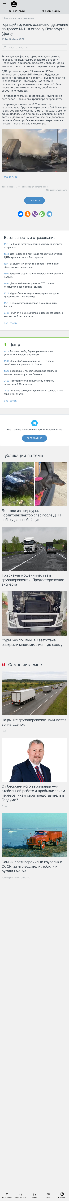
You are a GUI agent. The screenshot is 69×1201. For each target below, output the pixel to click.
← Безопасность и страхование (18, 18)
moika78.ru (10, 176)
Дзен (4, 730)
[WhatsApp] (42, 214)
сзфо (45, 187)
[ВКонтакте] (20, 214)
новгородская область (31, 187)
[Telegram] (49, 214)
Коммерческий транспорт (16, 877)
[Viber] (35, 214)
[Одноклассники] (27, 214)
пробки (12, 187)
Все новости (10, 323)
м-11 (18, 187)
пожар (5, 187)
